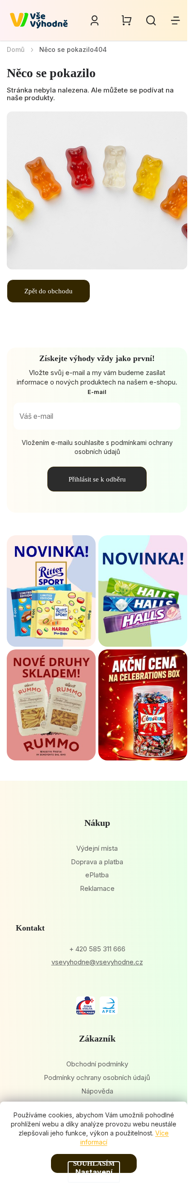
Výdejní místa (97, 848)
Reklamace (97, 888)
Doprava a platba (97, 861)
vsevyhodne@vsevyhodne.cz (97, 962)
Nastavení (93, 1172)
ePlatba (97, 875)
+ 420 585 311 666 (97, 949)
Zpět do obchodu (48, 291)
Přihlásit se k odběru (97, 479)
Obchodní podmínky (97, 1064)
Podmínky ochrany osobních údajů (97, 1077)
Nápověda (97, 1091)
